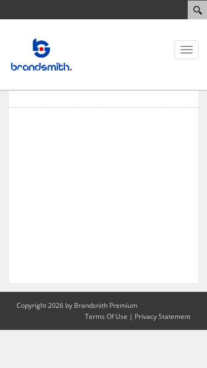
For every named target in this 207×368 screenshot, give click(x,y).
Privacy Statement (162, 316)
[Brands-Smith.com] (41, 54)
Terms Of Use (106, 316)
